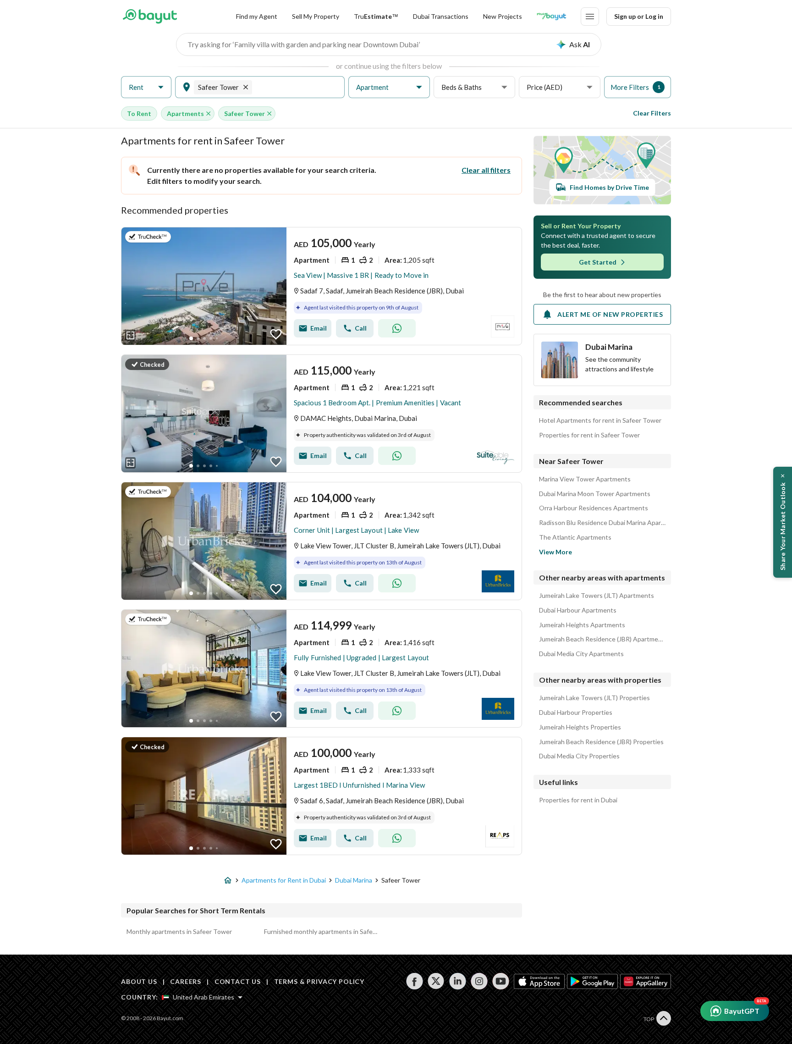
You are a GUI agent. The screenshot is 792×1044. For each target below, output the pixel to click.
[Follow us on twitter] (436, 981)
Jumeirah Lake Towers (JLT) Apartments (596, 595)
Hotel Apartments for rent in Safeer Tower (600, 420)
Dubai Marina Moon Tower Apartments (594, 493)
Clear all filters (486, 170)
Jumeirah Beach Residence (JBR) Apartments (602, 639)
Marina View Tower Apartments (585, 479)
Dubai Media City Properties (579, 756)
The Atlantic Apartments (575, 537)
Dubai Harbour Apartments (577, 610)
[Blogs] (551, 16)
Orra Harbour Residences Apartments (593, 508)
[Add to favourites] (276, 334)
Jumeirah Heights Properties (580, 727)
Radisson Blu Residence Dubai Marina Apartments (602, 522)
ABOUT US (139, 981)
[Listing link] (321, 286)
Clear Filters (652, 113)
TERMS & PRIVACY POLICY (319, 981)
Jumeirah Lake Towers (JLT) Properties (594, 698)
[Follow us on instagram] (479, 981)
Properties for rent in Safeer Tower (589, 435)
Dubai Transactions (440, 16)
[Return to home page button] (149, 16)
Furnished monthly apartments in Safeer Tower (322, 931)
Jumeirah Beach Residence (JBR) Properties (601, 742)
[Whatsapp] (397, 328)
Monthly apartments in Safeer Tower (179, 931)
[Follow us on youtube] (500, 981)
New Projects (502, 16)
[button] (146, 87)
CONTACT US (237, 981)
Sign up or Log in (638, 16)
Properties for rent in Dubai (578, 800)
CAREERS (185, 981)
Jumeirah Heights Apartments (582, 625)
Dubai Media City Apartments (581, 653)
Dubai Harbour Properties (575, 712)
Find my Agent (256, 16)
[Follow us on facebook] (414, 981)
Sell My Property (315, 16)
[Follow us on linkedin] (457, 981)
